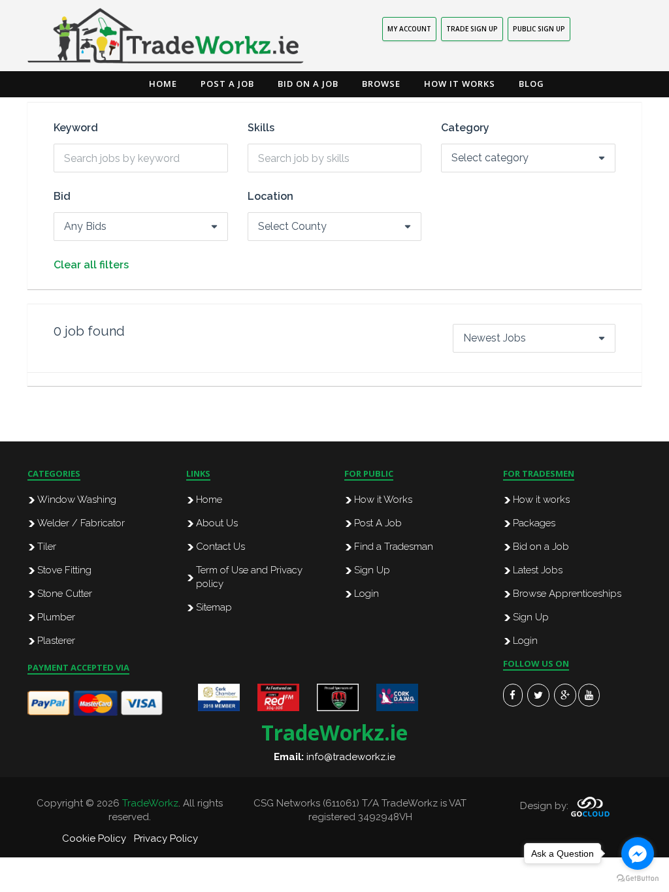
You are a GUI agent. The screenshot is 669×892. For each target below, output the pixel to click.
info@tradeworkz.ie (350, 757)
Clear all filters (91, 265)
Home (163, 83)
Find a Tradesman (393, 546)
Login (366, 593)
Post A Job (378, 523)
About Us (217, 523)
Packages (534, 523)
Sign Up (372, 570)
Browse (381, 83)
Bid (62, 196)
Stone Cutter (64, 593)
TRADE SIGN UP (472, 28)
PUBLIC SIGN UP (539, 28)
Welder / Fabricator (81, 523)
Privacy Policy (166, 838)
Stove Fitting (64, 570)
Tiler (46, 546)
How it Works (459, 83)
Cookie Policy (94, 838)
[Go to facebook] (637, 853)
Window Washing (76, 499)
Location (270, 196)
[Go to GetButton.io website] (638, 878)
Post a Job (227, 83)
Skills (261, 128)
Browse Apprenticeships (567, 593)
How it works (541, 499)
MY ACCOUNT (409, 28)
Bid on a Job (308, 83)
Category (465, 128)
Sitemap (214, 607)
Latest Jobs (538, 570)
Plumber (56, 617)
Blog (531, 83)
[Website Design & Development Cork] (590, 806)
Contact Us (220, 546)
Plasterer (56, 640)
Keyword (76, 128)
